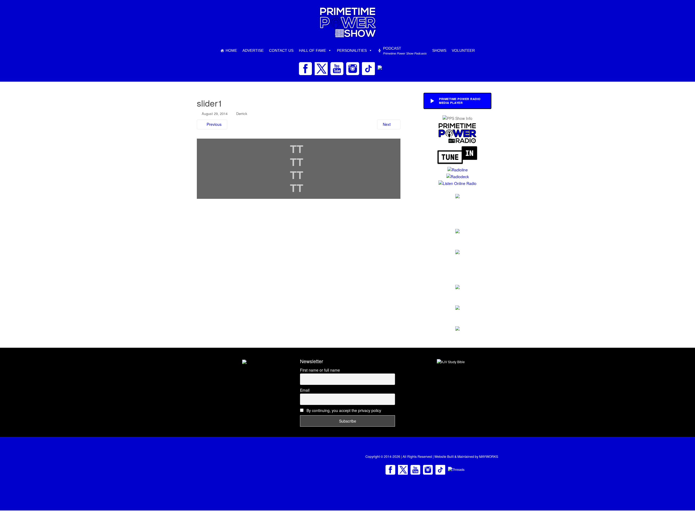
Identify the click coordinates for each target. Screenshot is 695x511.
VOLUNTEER (463, 50)
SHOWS (439, 50)
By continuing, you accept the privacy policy (343, 410)
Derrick (241, 113)
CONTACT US (281, 50)
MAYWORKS (488, 456)
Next (387, 124)
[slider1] (298, 168)
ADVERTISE (253, 50)
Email (304, 390)
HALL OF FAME (312, 50)
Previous (214, 124)
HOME (231, 50)
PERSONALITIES (352, 50)
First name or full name (320, 370)
